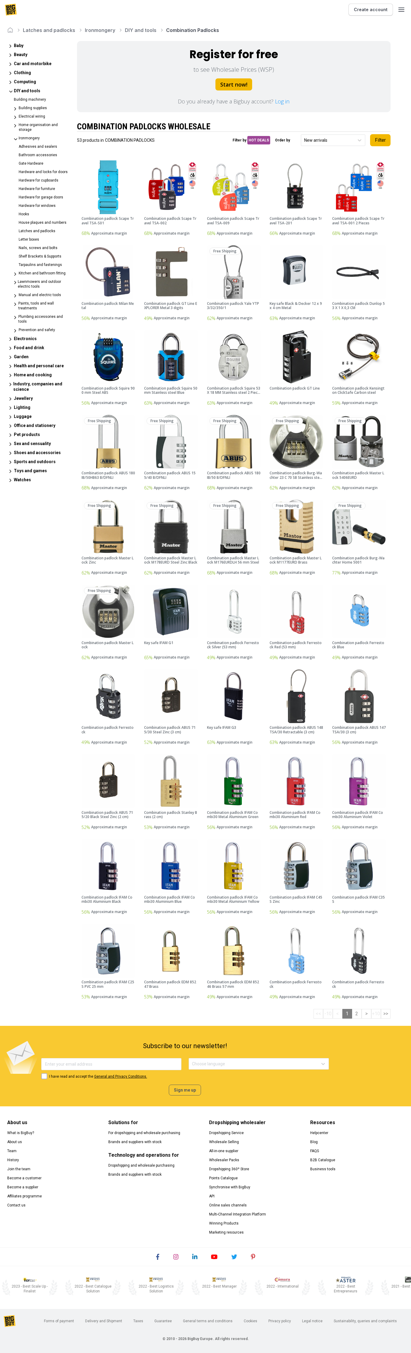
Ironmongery (100, 30)
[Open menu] (401, 10)
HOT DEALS (259, 140)
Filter (380, 140)
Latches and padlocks (49, 30)
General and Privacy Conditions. (120, 1076)
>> (385, 1013)
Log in (282, 101)
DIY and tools (140, 30)
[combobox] (304, 140)
